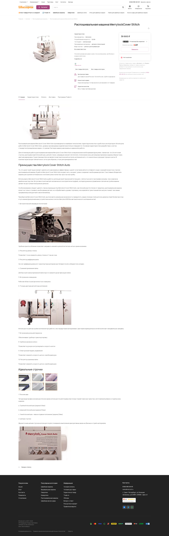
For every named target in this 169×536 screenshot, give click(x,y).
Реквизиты (22, 495)
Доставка (52, 97)
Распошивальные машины (49, 498)
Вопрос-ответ (68, 501)
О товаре (21, 97)
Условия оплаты (69, 487)
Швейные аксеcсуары (48, 501)
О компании (22, 498)
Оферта (70, 531)
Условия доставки (70, 490)
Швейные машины (47, 487)
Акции (20, 487)
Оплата (43, 97)
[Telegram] (128, 507)
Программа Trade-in (64, 97)
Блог (20, 490)
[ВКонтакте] (124, 507)
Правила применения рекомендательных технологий (49, 531)
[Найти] (123, 7)
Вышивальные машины (48, 490)
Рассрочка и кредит (70, 504)
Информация (68, 483)
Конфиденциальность (25, 531)
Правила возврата (70, 506)
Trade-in (66, 495)
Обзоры (66, 498)
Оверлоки (44, 492)
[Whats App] (132, 507)
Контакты (21, 492)
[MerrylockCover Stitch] (44, 49)
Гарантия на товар (70, 492)
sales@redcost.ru (128, 489)
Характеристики (33, 97)
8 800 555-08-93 (134, 2)
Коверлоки (44, 495)
